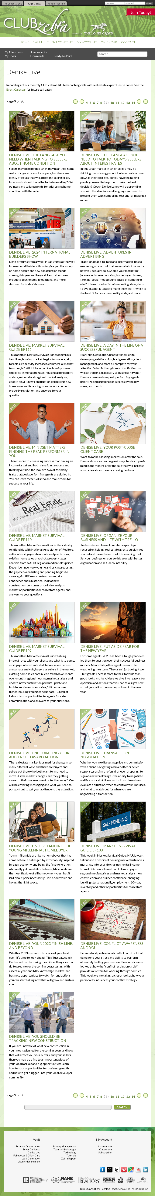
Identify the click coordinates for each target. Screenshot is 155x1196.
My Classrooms (14, 52)
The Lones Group (12, 3)
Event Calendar (16, 89)
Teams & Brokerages (64, 1149)
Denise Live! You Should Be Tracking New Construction (37, 1038)
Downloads (37, 56)
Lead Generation (31, 1158)
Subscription (105, 1152)
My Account (87, 42)
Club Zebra (34, 3)
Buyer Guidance (31, 1149)
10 (112, 102)
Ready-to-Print (63, 56)
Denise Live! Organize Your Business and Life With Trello (109, 537)
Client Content (59, 42)
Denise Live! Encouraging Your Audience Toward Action (39, 755)
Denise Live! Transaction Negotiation (104, 755)
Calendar (109, 42)
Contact (128, 42)
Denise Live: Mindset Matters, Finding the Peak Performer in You (39, 451)
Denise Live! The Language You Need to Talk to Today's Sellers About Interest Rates (110, 159)
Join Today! (140, 12)
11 (117, 102)
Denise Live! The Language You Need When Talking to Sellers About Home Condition (38, 159)
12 (122, 102)
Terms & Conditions (90, 1189)
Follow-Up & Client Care (26, 1155)
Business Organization (28, 1146)
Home (24, 42)
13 (128, 102)
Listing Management (29, 1161)
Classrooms (105, 1149)
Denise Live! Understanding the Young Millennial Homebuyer (40, 848)
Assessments (38, 52)
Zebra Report (68, 1158)
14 (133, 102)
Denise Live (34, 1152)
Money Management (64, 1146)
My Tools (10, 56)
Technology (69, 1152)
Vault (37, 42)
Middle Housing (56, 3)
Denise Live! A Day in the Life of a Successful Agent (111, 347)
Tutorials (71, 1155)
